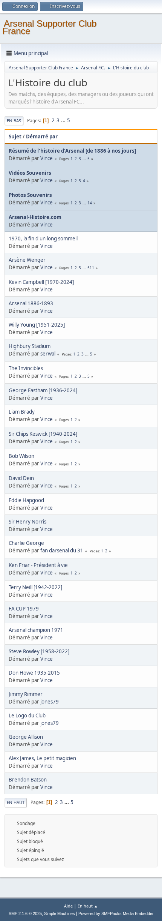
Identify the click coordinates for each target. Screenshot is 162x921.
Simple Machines (59, 913)
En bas (14, 120)
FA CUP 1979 (24, 608)
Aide (68, 906)
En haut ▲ (88, 906)
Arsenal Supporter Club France (49, 27)
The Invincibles (26, 368)
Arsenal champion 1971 (36, 630)
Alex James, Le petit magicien (42, 758)
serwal (47, 353)
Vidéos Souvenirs (30, 173)
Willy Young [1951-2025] (37, 324)
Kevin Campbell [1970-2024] (41, 282)
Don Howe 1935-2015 (34, 672)
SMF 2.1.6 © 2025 (25, 913)
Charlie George (26, 543)
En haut (15, 802)
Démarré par (42, 136)
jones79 (49, 701)
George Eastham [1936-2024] (43, 390)
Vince (46, 158)
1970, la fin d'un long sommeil (43, 238)
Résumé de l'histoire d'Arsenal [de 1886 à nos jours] (72, 150)
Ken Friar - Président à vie (38, 565)
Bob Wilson (21, 456)
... (64, 120)
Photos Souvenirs (30, 195)
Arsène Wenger (27, 259)
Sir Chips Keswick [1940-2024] (43, 433)
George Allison (26, 737)
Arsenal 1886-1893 (31, 303)
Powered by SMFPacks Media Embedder (116, 913)
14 (89, 203)
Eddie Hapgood (26, 500)
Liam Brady (22, 411)
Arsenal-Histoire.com (35, 217)
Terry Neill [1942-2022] (35, 587)
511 (90, 267)
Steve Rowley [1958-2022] (39, 651)
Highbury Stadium (29, 346)
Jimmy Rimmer (26, 694)
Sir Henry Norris (27, 521)
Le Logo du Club (27, 715)
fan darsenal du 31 (61, 550)
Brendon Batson (28, 779)
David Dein (21, 478)
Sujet (15, 136)
